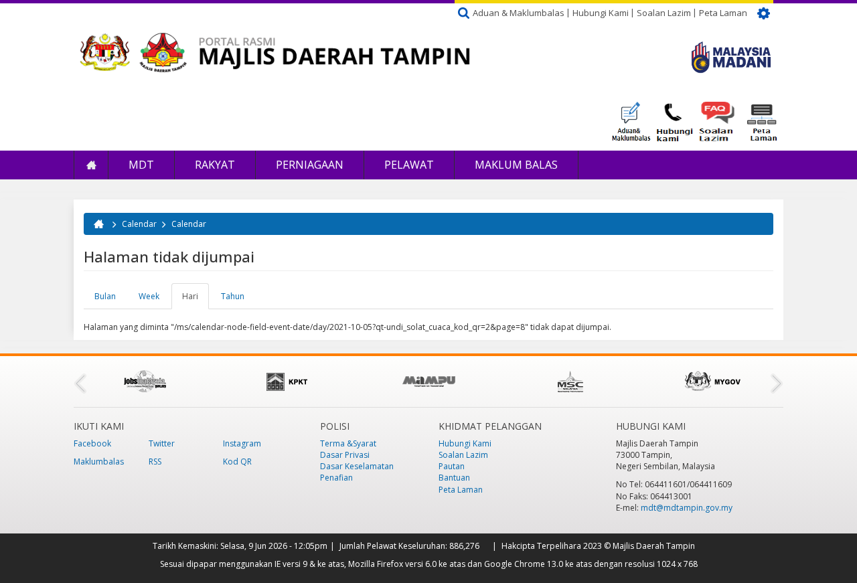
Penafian (336, 477)
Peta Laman (723, 13)
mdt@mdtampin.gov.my (686, 507)
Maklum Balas (516, 164)
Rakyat (215, 164)
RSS (155, 461)
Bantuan (454, 477)
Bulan (105, 296)
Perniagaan (309, 164)
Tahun (232, 296)
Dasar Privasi (345, 455)
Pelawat (409, 164)
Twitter (162, 443)
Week (149, 296)
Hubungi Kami (600, 13)
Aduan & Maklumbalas (518, 13)
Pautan (452, 466)
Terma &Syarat (348, 443)
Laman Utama (91, 165)
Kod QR (237, 461)
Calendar (139, 224)
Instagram (242, 443)
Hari (195, 299)
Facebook (92, 443)
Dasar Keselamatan (357, 466)
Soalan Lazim (664, 13)
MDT (141, 164)
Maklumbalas (99, 461)
